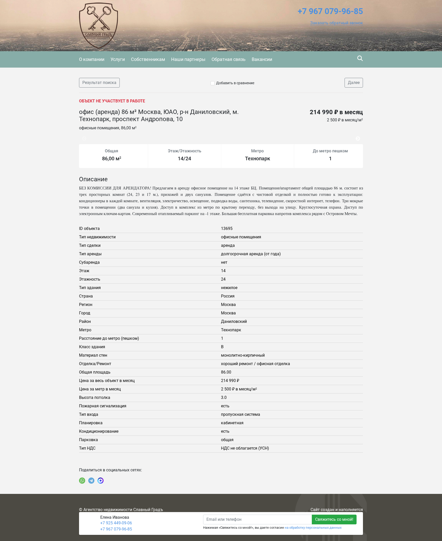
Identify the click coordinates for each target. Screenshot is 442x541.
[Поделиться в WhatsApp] (82, 481)
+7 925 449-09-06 (116, 523)
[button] (336, 23)
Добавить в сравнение (235, 83)
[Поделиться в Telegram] (91, 481)
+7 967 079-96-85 (116, 529)
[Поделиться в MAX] (100, 481)
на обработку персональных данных (313, 527)
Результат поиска (99, 82)
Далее (354, 82)
